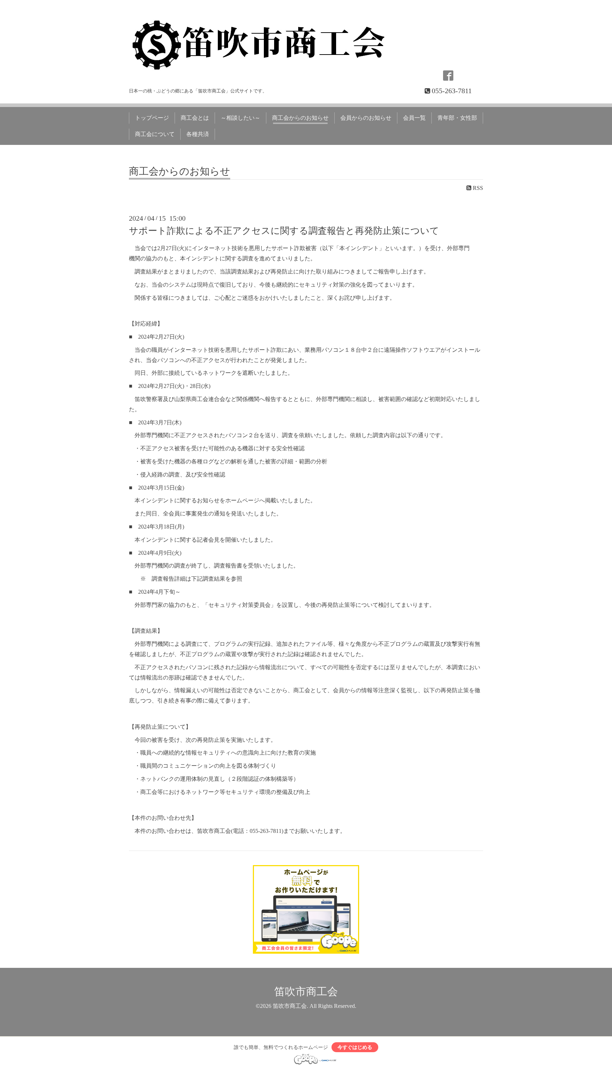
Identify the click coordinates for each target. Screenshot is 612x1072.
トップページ (152, 118)
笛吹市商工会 (306, 991)
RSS (477, 188)
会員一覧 (414, 118)
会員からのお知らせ (365, 118)
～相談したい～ (240, 118)
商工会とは (195, 118)
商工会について (155, 134)
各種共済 (197, 134)
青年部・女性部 (457, 118)
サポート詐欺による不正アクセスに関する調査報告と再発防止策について (284, 231)
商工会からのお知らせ (300, 118)
